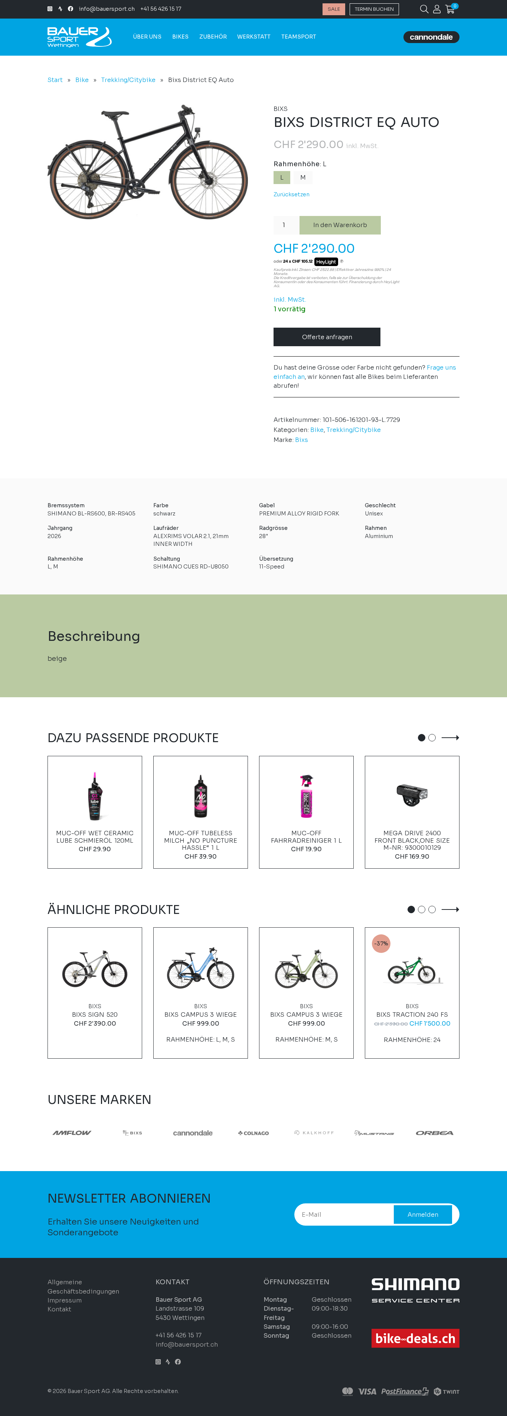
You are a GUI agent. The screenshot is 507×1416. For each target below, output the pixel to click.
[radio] (282, 177)
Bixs (301, 440)
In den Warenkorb (340, 225)
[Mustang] (176, 1133)
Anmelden (423, 1215)
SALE (334, 9)
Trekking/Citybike (128, 80)
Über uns (147, 36)
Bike (82, 80)
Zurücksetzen (292, 194)
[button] (421, 737)
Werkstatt (254, 36)
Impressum (65, 1300)
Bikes (180, 36)
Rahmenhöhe (297, 164)
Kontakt (59, 1309)
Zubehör (213, 36)
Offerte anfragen (327, 337)
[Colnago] (55, 1133)
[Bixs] (357, 1133)
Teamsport (298, 36)
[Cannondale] (418, 1133)
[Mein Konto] (437, 10)
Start (55, 80)
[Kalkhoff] (116, 1133)
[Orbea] (236, 1133)
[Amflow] (297, 1133)
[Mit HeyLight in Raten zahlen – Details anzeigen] (341, 261)
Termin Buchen (374, 9)
